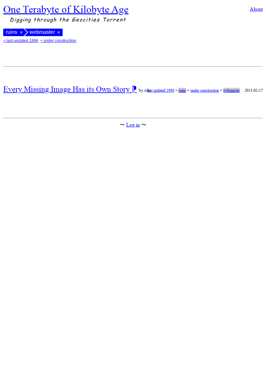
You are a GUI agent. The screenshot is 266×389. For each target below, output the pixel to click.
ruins (11, 32)
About (256, 9)
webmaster (231, 90)
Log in (133, 124)
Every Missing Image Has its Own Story (67, 89)
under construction (204, 90)
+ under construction (58, 40)
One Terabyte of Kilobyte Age (65, 9)
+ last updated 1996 (20, 40)
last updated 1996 (160, 90)
